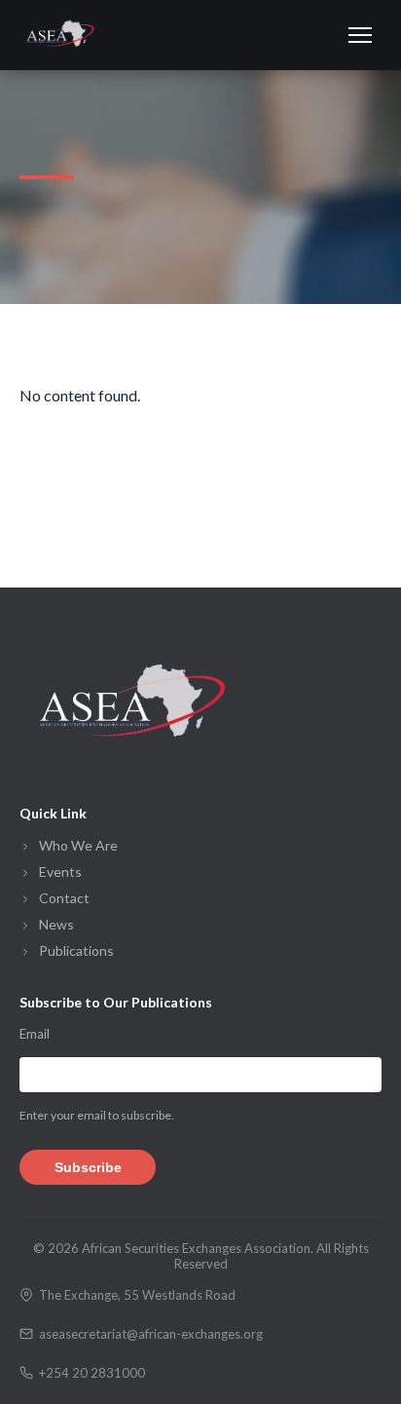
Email (34, 1034)
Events (60, 871)
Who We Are (78, 845)
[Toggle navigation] (360, 35)
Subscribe (88, 1167)
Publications (76, 950)
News (56, 924)
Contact (64, 898)
